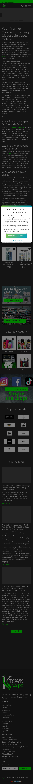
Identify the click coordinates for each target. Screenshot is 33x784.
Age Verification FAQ (17, 240)
